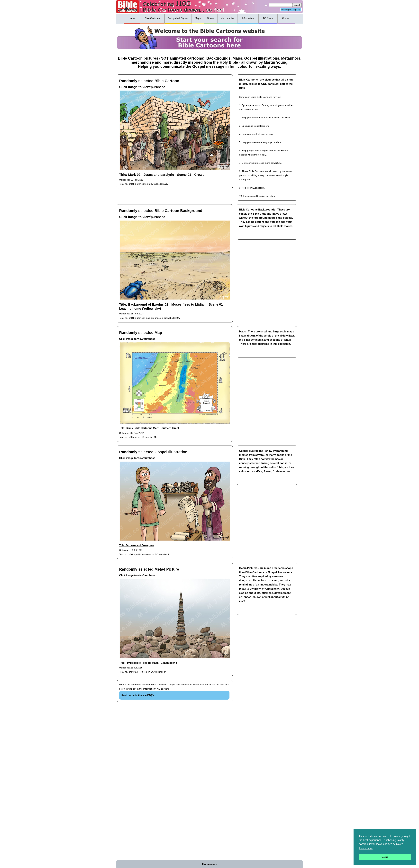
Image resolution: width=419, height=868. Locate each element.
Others (210, 18)
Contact (286, 18)
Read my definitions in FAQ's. (138, 695)
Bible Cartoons (152, 18)
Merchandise (227, 18)
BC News (268, 18)
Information (248, 18)
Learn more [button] (366, 848)
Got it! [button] (385, 857)
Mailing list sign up (290, 9)
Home (132, 18)
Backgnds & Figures (178, 18)
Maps (198, 18)
